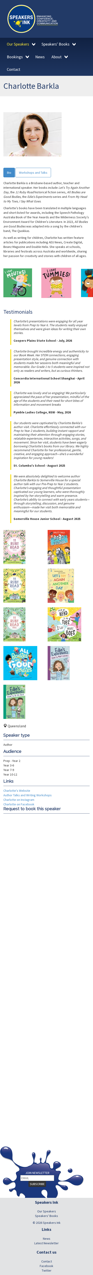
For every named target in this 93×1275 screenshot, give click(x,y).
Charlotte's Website (16, 791)
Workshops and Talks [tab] (33, 173)
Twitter (46, 1270)
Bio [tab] (9, 173)
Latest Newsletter (46, 1243)
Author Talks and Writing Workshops (27, 795)
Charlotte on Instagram (18, 800)
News (46, 1239)
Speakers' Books (46, 1216)
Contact (46, 1261)
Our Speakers (46, 1211)
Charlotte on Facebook (18, 804)
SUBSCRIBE (37, 1184)
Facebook (46, 1266)
